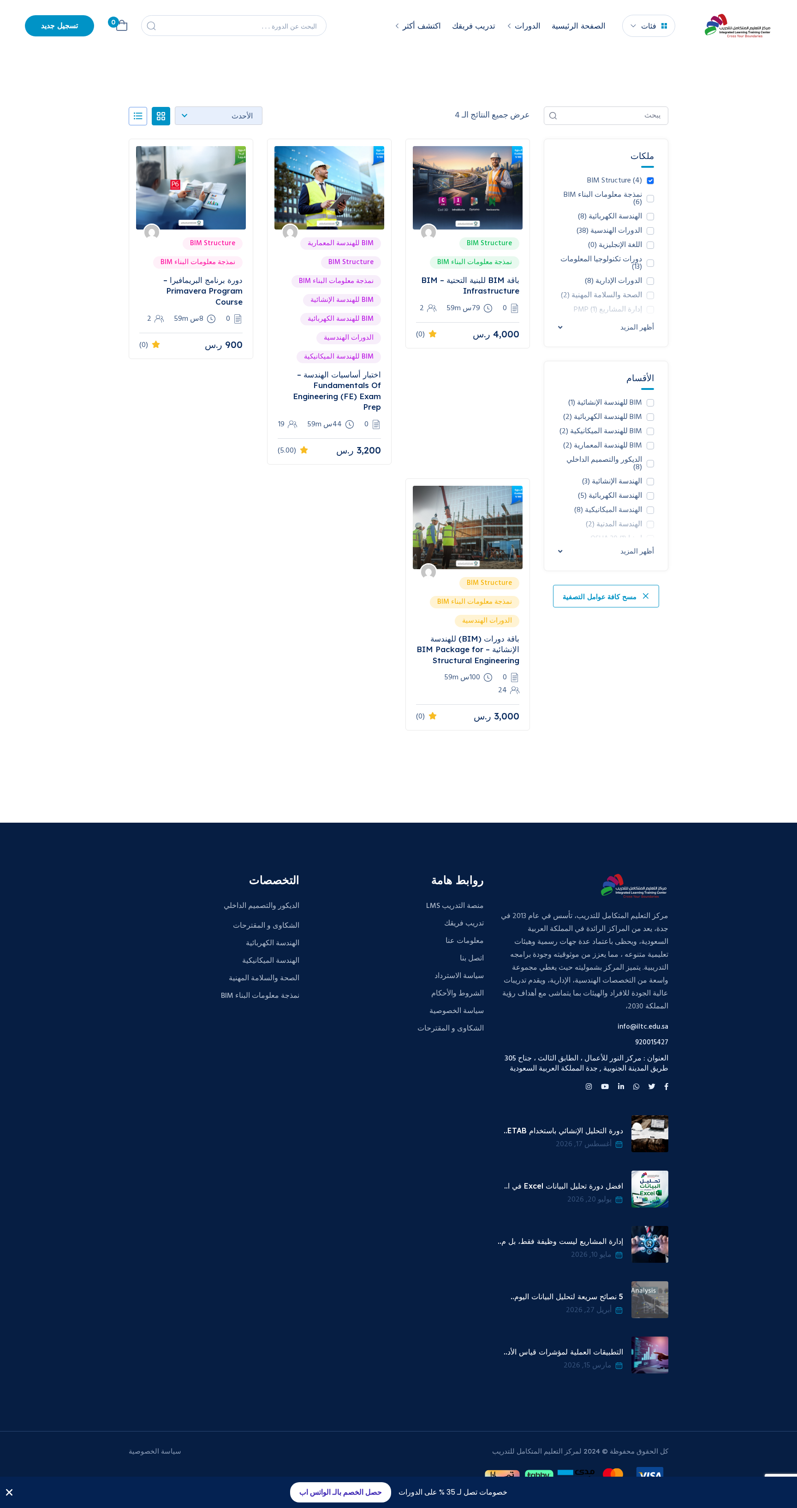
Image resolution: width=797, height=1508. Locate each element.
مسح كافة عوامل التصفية (600, 597)
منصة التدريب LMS (455, 906)
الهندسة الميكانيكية (270, 961)
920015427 (651, 1043)
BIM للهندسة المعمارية (602, 445)
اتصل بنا (472, 959)
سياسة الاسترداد (459, 976)
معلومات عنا (465, 941)
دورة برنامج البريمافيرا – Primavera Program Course (203, 290)
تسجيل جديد (59, 26)
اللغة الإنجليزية (615, 245)
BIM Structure (614, 180)
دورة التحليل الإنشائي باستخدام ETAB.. (563, 1130)
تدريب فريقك (473, 25)
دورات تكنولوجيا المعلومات (601, 263)
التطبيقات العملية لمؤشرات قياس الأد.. (563, 1351)
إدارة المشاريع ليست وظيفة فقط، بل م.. (560, 1241)
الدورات (528, 25)
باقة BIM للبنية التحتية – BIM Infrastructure (470, 285)
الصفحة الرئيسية (579, 25)
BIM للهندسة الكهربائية (602, 417)
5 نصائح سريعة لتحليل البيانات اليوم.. (567, 1296)
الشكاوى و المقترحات (450, 1029)
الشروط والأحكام (457, 994)
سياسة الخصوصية (456, 1011)
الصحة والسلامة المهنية (264, 978)
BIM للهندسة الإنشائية (605, 402)
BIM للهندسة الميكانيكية (600, 431)
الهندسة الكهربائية (610, 216)
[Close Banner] (9, 1492)
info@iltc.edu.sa (643, 1027)
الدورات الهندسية (609, 231)
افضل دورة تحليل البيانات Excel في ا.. (563, 1185)
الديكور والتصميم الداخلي (604, 463)
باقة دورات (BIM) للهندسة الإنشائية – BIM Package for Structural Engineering (467, 649)
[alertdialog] (398, 1492)
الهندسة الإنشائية (612, 481)
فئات (648, 25)
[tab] (161, 116)
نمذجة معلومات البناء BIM (603, 198)
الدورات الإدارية (613, 281)
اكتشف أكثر (422, 25)
